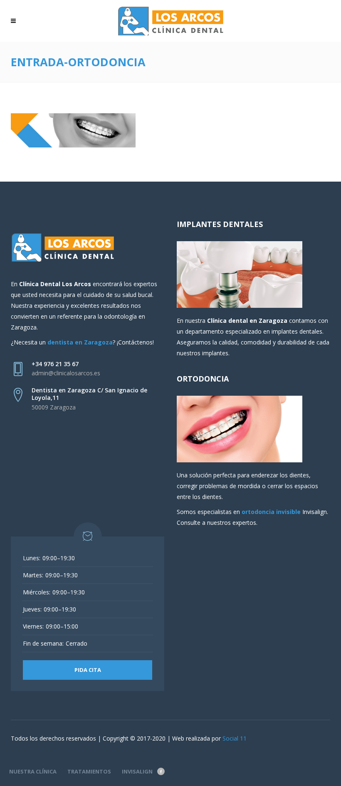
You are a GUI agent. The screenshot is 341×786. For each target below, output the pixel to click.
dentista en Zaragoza (80, 342)
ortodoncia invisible (271, 512)
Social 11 (234, 738)
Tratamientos (89, 771)
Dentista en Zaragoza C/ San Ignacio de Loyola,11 (89, 394)
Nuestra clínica (33, 771)
